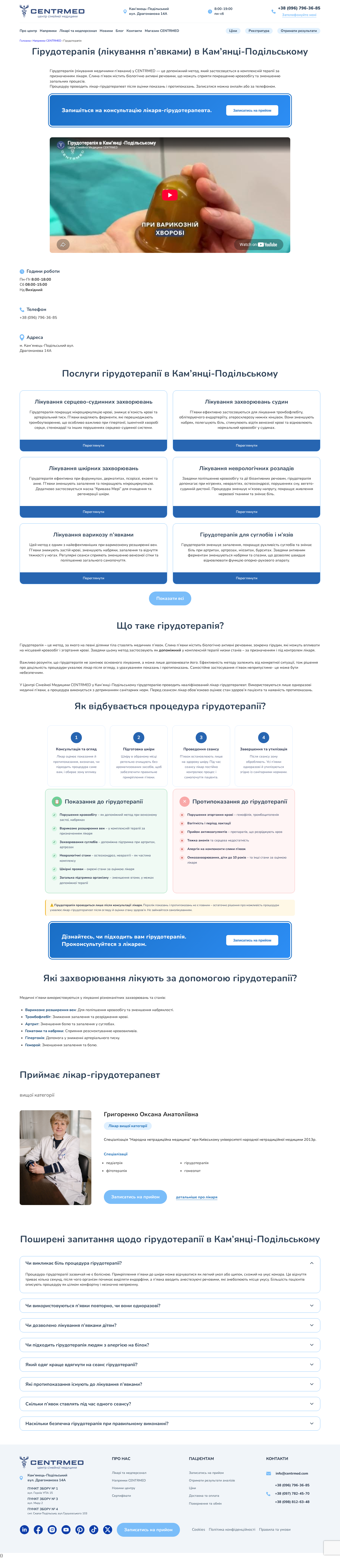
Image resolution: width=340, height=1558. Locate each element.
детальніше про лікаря (196, 1197)
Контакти (134, 30)
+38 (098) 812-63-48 (292, 1502)
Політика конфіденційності (232, 1529)
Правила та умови (275, 1529)
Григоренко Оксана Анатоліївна (151, 1114)
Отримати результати (299, 30)
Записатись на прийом (252, 110)
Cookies (198, 1529)
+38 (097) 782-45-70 (292, 1493)
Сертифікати (121, 1496)
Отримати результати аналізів (212, 1480)
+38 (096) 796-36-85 (299, 8)
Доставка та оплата (204, 1496)
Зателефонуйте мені (299, 14)
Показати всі (170, 598)
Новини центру (123, 1488)
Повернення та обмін (205, 1504)
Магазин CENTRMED (162, 30)
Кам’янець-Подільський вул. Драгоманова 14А (149, 11)
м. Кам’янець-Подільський (43, 345)
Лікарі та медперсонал (78, 30)
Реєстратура (259, 30)
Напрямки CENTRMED (129, 1480)
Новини (106, 30)
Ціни (233, 30)
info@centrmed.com (292, 1473)
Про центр (28, 30)
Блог (120, 30)
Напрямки (48, 30)
